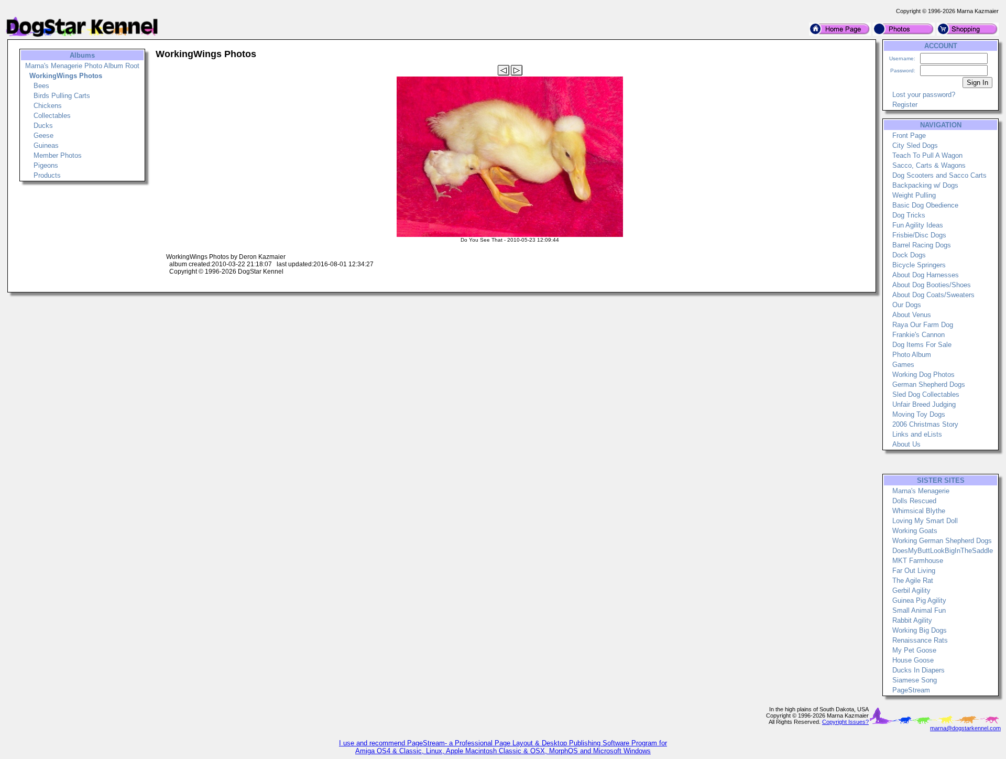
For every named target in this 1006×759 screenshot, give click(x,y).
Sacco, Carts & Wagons (929, 165)
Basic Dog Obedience (925, 205)
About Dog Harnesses (925, 275)
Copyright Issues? (845, 722)
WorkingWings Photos (65, 76)
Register (904, 105)
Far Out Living (913, 570)
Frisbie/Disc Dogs (919, 235)
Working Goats (914, 531)
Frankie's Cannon (918, 335)
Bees (41, 86)
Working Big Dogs (919, 630)
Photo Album (911, 355)
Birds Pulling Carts (62, 96)
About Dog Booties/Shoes (931, 285)
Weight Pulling (914, 195)
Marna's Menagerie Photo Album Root (82, 66)
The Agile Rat (912, 580)
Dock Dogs (909, 255)
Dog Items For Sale (922, 345)
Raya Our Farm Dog (922, 325)
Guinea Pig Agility (919, 600)
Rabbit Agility (912, 620)
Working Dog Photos (923, 374)
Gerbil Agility (911, 590)
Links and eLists (917, 434)
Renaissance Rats (920, 640)
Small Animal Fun (919, 610)
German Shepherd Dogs (928, 384)
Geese (43, 135)
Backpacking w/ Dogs (925, 185)
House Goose (913, 660)
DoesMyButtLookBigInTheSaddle (942, 551)
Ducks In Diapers (918, 670)
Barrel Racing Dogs (921, 245)
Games (903, 364)
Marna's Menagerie (920, 491)
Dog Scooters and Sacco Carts (939, 175)
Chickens (48, 106)
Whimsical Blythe (918, 511)
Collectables (52, 116)
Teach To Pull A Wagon (927, 155)
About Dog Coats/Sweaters (933, 295)
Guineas (46, 145)
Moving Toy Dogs (918, 414)
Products (47, 175)
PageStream (911, 690)
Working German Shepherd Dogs (942, 541)
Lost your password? (923, 95)
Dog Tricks (908, 215)
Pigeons (46, 165)
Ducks (43, 125)
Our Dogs (906, 305)
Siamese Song (914, 680)
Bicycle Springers (919, 265)
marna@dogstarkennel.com (965, 728)
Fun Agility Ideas (917, 225)
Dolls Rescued (914, 501)
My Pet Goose (914, 650)
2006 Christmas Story (925, 424)
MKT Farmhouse (917, 561)
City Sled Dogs (915, 145)
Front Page (909, 135)
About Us (906, 444)
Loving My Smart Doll (925, 521)
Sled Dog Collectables (925, 394)
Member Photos (58, 155)
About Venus (911, 315)
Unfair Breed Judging (924, 404)
